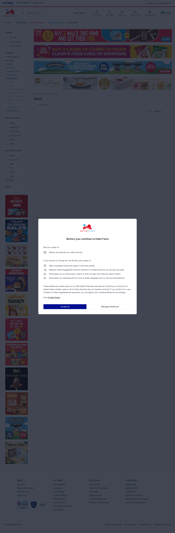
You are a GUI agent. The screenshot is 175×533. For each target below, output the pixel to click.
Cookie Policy (54, 297)
